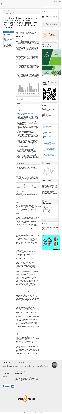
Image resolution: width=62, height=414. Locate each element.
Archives (10, 10)
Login (60, 1)
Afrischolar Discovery (41, 412)
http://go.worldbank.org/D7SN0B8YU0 (23, 201)
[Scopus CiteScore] (50, 35)
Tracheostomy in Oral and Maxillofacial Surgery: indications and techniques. (49, 128)
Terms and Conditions (7, 380)
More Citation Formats (20, 183)
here (44, 366)
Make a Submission (47, 11)
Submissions (15, 4)
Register (55, 1)
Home (5, 4)
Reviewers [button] (27, 4)
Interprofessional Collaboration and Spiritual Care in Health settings (49, 149)
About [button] (42, 4)
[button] (19, 185)
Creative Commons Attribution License (27, 121)
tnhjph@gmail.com (48, 116)
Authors (4, 377)
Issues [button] (9, 4)
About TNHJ (5, 376)
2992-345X (50, 16)
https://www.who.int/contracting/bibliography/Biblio (28, 211)
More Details (44, 215)
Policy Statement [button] (35, 4)
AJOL (48, 366)
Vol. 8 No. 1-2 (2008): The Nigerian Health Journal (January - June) (19, 12)
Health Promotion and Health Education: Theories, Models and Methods (49, 155)
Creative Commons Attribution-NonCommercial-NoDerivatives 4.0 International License (26, 113)
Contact (47, 4)
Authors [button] (21, 4)
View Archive (44, 77)
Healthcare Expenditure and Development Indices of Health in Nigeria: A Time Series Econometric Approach (49, 134)
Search (57, 7)
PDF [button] (9, 31)
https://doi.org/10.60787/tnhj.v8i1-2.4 (8, 40)
